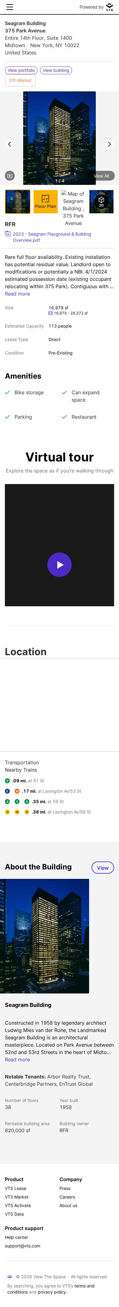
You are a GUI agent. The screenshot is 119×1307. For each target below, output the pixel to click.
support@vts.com (22, 1245)
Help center (16, 1237)
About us (68, 1205)
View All (101, 175)
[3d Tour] (101, 201)
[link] (57, 237)
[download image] (10, 176)
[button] (59, 139)
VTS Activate (18, 1205)
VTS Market (16, 1196)
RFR (64, 1130)
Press (65, 1188)
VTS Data (14, 1214)
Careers (67, 1196)
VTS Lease (15, 1188)
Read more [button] (17, 294)
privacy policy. (52, 1291)
